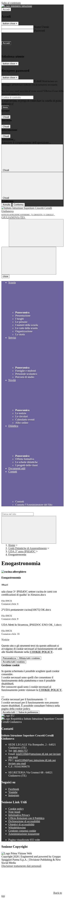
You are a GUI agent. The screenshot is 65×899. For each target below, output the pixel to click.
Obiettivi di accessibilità (21, 824)
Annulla (6, 204)
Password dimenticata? (13, 36)
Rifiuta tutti (29, 658)
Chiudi (6, 117)
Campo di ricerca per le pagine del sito (22, 510)
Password (39, 30)
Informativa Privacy (19, 815)
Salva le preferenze (28, 712)
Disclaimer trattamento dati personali (21, 865)
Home (11, 545)
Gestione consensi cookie (22, 830)
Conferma (18, 204)
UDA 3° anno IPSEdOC (21, 551)
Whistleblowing (17, 827)
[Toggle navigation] (28, 261)
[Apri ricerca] (36, 233)
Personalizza (9, 658)
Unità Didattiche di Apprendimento (27, 548)
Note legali (14, 811)
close (5, 276)
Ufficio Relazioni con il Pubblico (26, 818)
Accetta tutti (14, 662)
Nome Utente (41, 26)
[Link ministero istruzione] (16, 6)
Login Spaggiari (27, 94)
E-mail (37, 81)
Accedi (6, 9)
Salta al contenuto (11, 2)
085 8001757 (20, 750)
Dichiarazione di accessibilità (24, 821)
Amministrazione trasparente (24, 833)
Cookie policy (16, 808)
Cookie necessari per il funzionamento (22, 699)
